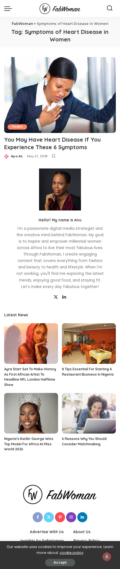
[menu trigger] (9, 8)
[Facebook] (38, 517)
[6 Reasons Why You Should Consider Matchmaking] (89, 413)
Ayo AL (17, 156)
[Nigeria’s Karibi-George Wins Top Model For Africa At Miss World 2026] (31, 413)
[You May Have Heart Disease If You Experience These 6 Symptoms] (60, 95)
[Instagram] (71, 517)
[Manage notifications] (106, 556)
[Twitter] (56, 297)
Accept (60, 562)
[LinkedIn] (64, 297)
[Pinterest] (60, 517)
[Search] (109, 8)
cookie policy (71, 552)
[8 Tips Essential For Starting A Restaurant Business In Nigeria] (89, 343)
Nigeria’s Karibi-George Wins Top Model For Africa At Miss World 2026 (28, 444)
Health (17, 126)
